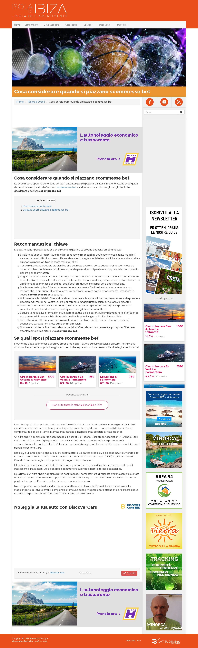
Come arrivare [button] (31, 25)
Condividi (131, 573)
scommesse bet (66, 187)
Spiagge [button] (88, 25)
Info (139, 640)
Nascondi (51, 200)
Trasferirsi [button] (121, 25)
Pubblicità (130, 640)
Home (17, 25)
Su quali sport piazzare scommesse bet (46, 209)
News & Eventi (36, 101)
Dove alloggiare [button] (52, 25)
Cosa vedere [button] (71, 25)
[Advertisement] (77, 114)
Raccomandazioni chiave (37, 206)
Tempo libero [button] (104, 25)
